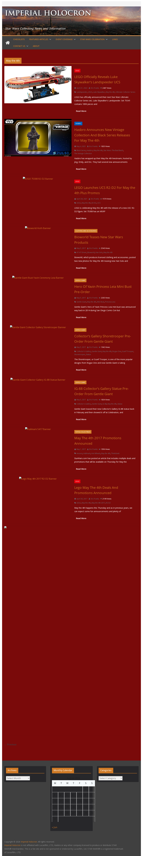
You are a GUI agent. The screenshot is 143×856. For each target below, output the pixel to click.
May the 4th (110, 92)
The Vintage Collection (83, 153)
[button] (49, 39)
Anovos (80, 453)
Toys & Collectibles (82, 432)
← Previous (10, 744)
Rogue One (116, 351)
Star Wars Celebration (92, 39)
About (36, 46)
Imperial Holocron (12, 845)
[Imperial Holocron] (71, 8)
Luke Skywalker (99, 92)
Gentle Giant (80, 280)
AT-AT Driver (82, 252)
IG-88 (105, 404)
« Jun (54, 827)
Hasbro (78, 123)
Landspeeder (82, 92)
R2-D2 (94, 203)
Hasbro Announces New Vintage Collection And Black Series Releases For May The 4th (102, 135)
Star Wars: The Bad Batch (113, 150)
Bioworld (91, 252)
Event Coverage (64, 39)
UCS (98, 203)
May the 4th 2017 (98, 503)
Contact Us (19, 46)
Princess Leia (110, 302)
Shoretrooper (79, 354)
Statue (88, 354)
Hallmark (86, 453)
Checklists (19, 39)
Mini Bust (100, 302)
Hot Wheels (95, 453)
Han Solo (99, 252)
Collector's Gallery (84, 351)
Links (115, 39)
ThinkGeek (115, 453)
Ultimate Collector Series (125, 92)
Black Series (81, 150)
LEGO (77, 71)
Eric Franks (95, 88)
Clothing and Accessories (85, 231)
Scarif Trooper (128, 351)
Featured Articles (38, 39)
